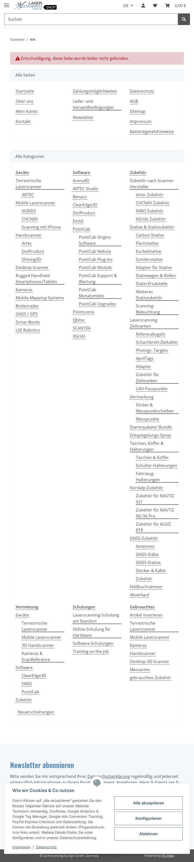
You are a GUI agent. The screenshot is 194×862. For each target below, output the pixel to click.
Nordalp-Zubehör (146, 487)
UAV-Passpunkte (151, 388)
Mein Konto (27, 111)
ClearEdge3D (85, 205)
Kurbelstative (148, 251)
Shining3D (31, 259)
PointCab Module (95, 267)
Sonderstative (149, 259)
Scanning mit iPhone (41, 227)
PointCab (81, 229)
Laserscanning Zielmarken (143, 323)
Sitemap (138, 111)
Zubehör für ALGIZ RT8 (153, 527)
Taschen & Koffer (152, 457)
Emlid (78, 221)
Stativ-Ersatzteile (151, 283)
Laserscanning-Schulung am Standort (96, 618)
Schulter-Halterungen (156, 465)
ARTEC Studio (85, 188)
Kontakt (23, 121)
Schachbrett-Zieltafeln (157, 342)
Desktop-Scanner (32, 267)
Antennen (145, 546)
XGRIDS (29, 211)
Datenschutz (46, 847)
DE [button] (126, 5)
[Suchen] (184, 19)
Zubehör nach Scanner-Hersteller (152, 183)
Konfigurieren (148, 818)
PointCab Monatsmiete (91, 293)
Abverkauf (139, 595)
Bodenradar (27, 306)
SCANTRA (81, 328)
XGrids (79, 336)
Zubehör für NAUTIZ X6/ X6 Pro (155, 513)
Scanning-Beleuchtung (148, 309)
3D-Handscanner (38, 645)
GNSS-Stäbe (147, 554)
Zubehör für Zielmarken (147, 377)
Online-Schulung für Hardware (92, 632)
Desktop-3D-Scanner (149, 661)
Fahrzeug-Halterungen (148, 476)
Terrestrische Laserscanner (28, 183)
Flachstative (147, 243)
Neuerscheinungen (36, 712)
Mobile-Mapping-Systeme (40, 298)
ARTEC (28, 195)
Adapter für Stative (154, 267)
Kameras (24, 289)
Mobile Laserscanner (35, 203)
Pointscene (83, 312)
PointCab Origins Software (95, 240)
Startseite (25, 91)
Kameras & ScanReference (36, 656)
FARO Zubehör (149, 211)
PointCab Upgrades (97, 304)
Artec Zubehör (149, 195)
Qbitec (79, 320)
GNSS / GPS (27, 314)
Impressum (21, 847)
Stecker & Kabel (151, 570)
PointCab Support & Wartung (98, 278)
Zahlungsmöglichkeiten (95, 91)
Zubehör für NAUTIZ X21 (155, 499)
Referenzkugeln (150, 334)
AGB (134, 101)
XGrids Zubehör (151, 219)
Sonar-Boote (28, 322)
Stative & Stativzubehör (152, 227)
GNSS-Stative (148, 562)
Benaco (80, 197)
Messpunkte (147, 419)
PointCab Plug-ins (95, 259)
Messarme (140, 669)
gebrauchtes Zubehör (150, 677)
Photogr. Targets (152, 350)
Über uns (24, 101)
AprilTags (145, 358)
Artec (27, 243)
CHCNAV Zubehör (152, 203)
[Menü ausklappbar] (6, 3)
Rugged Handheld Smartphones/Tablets (36, 278)
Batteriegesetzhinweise (152, 131)
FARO (27, 683)
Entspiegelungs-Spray (150, 435)
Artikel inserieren (146, 615)
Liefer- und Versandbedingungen (93, 104)
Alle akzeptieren (148, 802)
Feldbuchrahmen (146, 586)
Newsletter (83, 117)
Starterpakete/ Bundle (151, 427)
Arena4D (81, 180)
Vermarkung (142, 397)
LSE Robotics (28, 330)
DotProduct (33, 251)
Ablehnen (148, 833)
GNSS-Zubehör (144, 538)
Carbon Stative (150, 235)
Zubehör (144, 578)
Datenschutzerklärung (108, 776)
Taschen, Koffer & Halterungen (147, 446)
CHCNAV (30, 219)
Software (24, 667)
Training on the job (91, 651)
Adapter (143, 366)
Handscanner (28, 235)
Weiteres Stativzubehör (149, 295)
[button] (143, 6)
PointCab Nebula (95, 251)
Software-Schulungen (93, 643)
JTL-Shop (168, 855)
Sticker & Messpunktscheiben (155, 408)
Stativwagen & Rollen (156, 275)
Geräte (22, 615)
